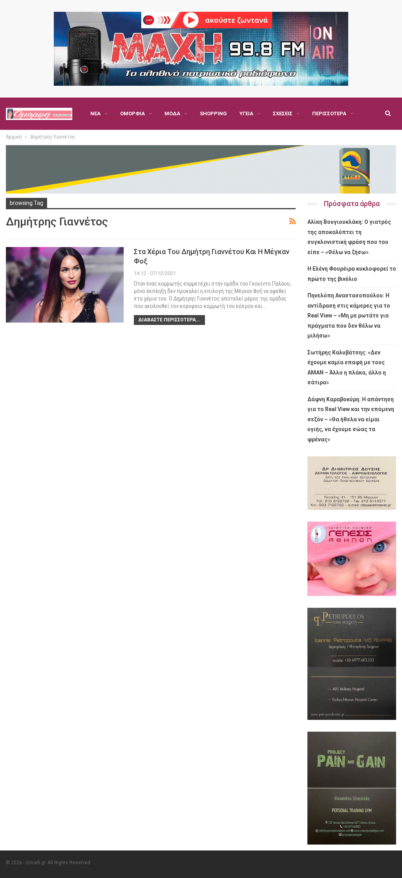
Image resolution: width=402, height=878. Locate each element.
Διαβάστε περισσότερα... (169, 320)
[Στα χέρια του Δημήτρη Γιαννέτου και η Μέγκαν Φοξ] (65, 285)
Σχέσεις (282, 113)
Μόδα (172, 113)
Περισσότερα (329, 113)
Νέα (95, 113)
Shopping (213, 113)
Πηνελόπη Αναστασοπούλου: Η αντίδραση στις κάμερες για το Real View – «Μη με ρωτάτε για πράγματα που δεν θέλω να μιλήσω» (348, 315)
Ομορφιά (132, 113)
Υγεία (246, 113)
